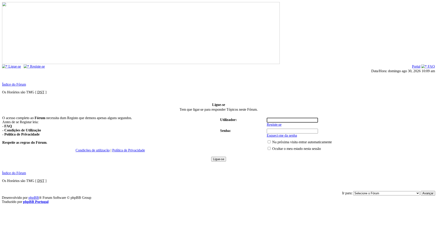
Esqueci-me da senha (282, 135)
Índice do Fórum (14, 84)
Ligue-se (14, 66)
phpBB (33, 198)
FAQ (431, 66)
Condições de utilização (93, 150)
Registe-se (37, 66)
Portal (416, 66)
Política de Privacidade (128, 150)
